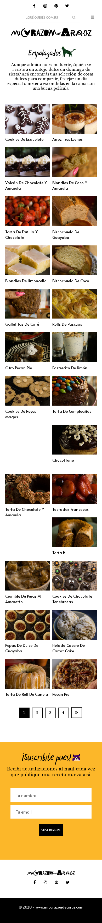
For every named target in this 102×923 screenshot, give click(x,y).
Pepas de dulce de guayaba (21, 647)
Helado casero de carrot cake (68, 647)
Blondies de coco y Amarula (69, 185)
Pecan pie (60, 694)
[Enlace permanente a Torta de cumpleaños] (74, 404)
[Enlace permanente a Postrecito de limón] (74, 360)
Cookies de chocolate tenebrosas (72, 598)
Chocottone (63, 460)
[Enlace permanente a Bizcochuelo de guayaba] (74, 224)
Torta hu (59, 552)
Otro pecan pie (18, 367)
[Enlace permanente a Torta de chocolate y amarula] (27, 502)
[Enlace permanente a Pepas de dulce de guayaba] (27, 638)
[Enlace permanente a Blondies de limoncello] (27, 273)
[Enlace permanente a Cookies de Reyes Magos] (27, 404)
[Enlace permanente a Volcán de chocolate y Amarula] (27, 175)
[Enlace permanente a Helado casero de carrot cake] (74, 638)
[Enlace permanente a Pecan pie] (74, 687)
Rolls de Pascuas (67, 324)
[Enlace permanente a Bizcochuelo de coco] (74, 273)
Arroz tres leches (67, 139)
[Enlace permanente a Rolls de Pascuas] (74, 317)
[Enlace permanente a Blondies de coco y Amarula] (74, 175)
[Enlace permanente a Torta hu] (74, 545)
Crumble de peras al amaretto (23, 598)
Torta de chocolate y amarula (24, 511)
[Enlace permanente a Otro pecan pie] (27, 360)
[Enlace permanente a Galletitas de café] (27, 317)
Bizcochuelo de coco (70, 280)
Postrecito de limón (69, 367)
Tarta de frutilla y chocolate (21, 234)
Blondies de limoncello (26, 280)
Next (76, 712)
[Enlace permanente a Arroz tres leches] (74, 132)
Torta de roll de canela (26, 694)
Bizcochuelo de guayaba (65, 234)
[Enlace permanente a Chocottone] (74, 453)
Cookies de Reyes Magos (20, 413)
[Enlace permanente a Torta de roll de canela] (27, 687)
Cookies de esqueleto (24, 139)
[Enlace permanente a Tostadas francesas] (74, 502)
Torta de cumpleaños (71, 411)
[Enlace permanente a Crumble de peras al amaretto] (27, 589)
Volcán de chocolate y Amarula (26, 185)
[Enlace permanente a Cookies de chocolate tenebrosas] (74, 589)
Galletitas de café (22, 324)
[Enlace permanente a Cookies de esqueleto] (27, 132)
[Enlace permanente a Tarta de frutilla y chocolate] (27, 224)
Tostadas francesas (70, 509)
